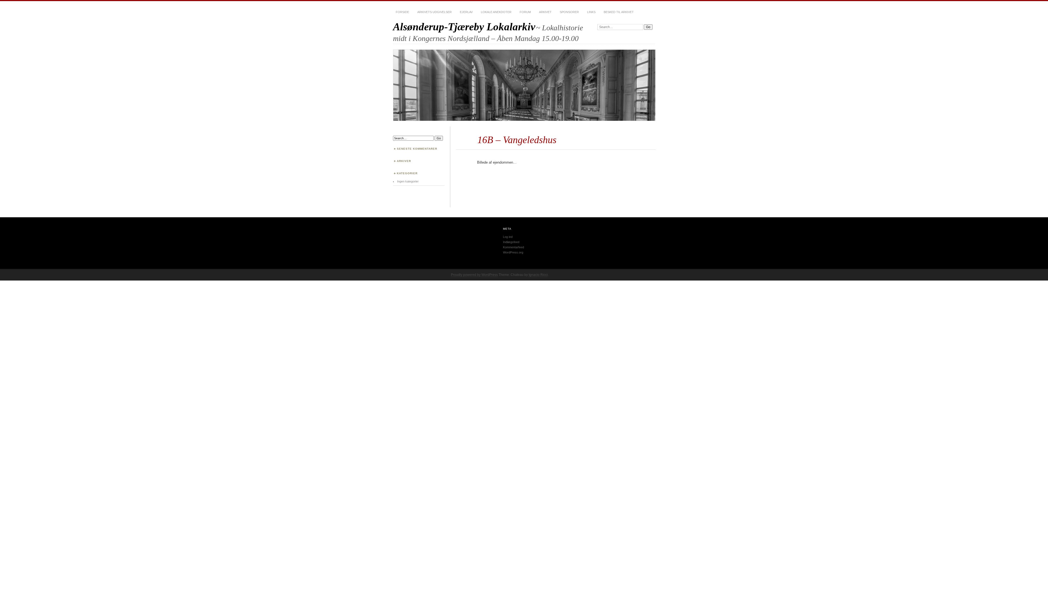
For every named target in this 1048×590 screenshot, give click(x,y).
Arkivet (545, 12)
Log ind (508, 236)
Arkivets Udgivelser (434, 12)
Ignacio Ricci (538, 275)
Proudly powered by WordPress (474, 275)
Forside (402, 12)
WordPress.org (513, 252)
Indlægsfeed (511, 242)
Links (591, 12)
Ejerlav (466, 12)
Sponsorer (569, 12)
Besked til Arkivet (619, 12)
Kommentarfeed (513, 247)
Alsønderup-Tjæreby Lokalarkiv (464, 27)
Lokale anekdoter (496, 12)
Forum (525, 12)
